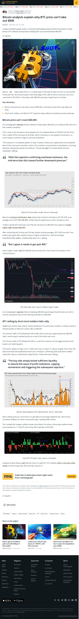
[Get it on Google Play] (18, 600)
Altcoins (4, 580)
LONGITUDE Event (50, 580)
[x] (55, 600)
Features (16, 568)
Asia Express (18, 578)
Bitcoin (4, 573)
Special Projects (33, 580)
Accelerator (48, 568)
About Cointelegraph (67, 565)
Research (34, 575)
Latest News (4, 565)
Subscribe (71, 476)
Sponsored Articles (34, 565)
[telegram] (62, 600)
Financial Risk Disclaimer (67, 581)
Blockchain (5, 584)
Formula (47, 564)
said (46, 148)
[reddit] (76, 600)
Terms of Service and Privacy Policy (67, 616)
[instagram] (69, 600)
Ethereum (5, 577)
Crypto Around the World (19, 590)
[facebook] (65, 600)
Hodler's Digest (18, 575)
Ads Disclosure (67, 577)
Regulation (5, 587)
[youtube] (72, 600)
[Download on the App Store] (7, 600)
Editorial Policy (43, 486)
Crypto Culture (18, 585)
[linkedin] (58, 600)
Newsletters (67, 570)
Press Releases (33, 571)
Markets (5, 25)
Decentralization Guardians (50, 572)
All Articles (17, 564)
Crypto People (18, 571)
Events (47, 577)
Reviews (16, 594)
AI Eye (16, 582)
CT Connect (48, 584)
